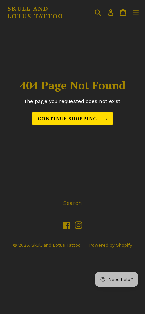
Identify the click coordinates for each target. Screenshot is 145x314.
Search (72, 203)
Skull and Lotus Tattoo (35, 12)
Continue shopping (67, 118)
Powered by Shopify (110, 245)
